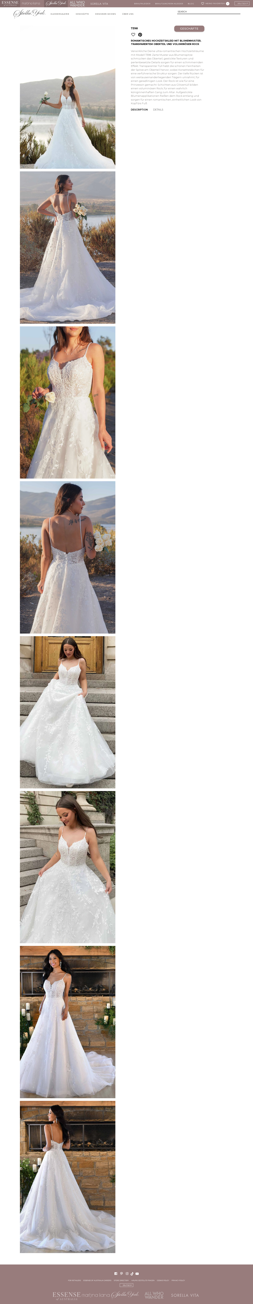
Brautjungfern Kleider (169, 3)
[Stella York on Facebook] (116, 1273)
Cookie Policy (163, 1280)
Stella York (56, 3)
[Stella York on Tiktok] (132, 1273)
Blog (191, 3)
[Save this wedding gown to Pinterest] (140, 34)
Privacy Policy (178, 1280)
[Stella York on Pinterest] (121, 1273)
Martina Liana (32, 3)
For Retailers (74, 1280)
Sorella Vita (100, 3)
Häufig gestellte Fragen (142, 1280)
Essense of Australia (10, 3)
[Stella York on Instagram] (127, 1273)
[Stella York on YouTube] (137, 1273)
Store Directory (121, 1280)
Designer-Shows (105, 14)
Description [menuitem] (139, 109)
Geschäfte (82, 14)
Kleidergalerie (60, 14)
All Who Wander (77, 3)
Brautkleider (142, 3)
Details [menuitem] (158, 109)
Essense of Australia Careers (97, 1280)
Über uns (128, 14)
